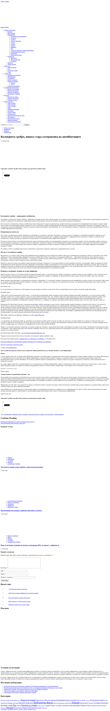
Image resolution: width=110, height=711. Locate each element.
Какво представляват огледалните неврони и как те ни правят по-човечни (26, 689)
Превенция (11, 56)
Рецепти (6, 95)
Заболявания (11, 35)
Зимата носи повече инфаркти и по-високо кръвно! (23, 593)
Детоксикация (12, 64)
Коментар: (4, 568)
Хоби (9, 108)
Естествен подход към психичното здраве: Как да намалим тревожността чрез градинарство (31, 686)
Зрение (13, 83)
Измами (10, 703)
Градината (11, 111)
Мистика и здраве (13, 507)
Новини (10, 31)
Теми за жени (11, 103)
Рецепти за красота (13, 98)
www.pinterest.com (11, 347)
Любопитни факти (43, 702)
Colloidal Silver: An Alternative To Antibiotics (31, 339)
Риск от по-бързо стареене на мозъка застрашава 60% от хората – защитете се (30, 545)
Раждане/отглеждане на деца (16, 115)
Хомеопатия (7, 132)
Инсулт (13, 45)
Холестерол (3, 708)
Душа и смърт (12, 112)
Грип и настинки (16, 41)
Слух (12, 84)
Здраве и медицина (9, 30)
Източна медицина (13, 90)
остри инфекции (59, 414)
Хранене (10, 63)
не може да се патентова (46, 414)
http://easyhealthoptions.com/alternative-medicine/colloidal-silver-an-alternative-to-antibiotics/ (26, 341)
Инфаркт (13, 47)
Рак (12, 49)
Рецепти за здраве (13, 97)
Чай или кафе (44, 707)
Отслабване (11, 78)
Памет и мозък (12, 67)
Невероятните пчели (14, 118)
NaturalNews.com (39, 315)
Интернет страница (6, 577)
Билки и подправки (13, 89)
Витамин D (42, 700)
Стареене (13, 61)
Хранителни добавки (14, 94)
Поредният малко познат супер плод (13, 423)
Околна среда (11, 114)
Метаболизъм (11, 76)
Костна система (15, 59)
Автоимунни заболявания (18, 36)
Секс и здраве (12, 106)
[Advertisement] (13, 637)
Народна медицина (13, 92)
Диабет (13, 44)
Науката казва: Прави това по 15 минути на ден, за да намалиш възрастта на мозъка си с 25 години (33, 688)
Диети (106, 700)
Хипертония (103, 705)
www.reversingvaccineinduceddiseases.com (33, 333)
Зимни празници (12, 120)
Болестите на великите (14, 121)
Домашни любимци (13, 109)
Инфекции (7, 129)
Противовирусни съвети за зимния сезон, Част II (17, 421)
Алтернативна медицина (11, 87)
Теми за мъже (11, 104)
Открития (91, 703)
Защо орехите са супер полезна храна (19, 601)
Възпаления (61, 700)
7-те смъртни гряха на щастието (17, 589)
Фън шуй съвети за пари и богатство (19, 598)
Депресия (87, 700)
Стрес (9, 72)
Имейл (3, 574)
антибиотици (8, 414)
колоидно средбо (33, 414)
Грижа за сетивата (13, 81)
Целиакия (14, 53)
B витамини (3, 700)
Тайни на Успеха (85, 705)
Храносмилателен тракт (18, 52)
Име (2, 571)
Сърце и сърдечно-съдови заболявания (22, 50)
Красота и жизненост (14, 86)
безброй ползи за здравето (20, 414)
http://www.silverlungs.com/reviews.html (12, 344)
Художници (11, 117)
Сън (9, 69)
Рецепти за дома (12, 100)
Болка (38, 700)
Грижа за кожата (12, 80)
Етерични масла (4, 703)
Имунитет (14, 58)
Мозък (9, 537)
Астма (13, 42)
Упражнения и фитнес (14, 75)
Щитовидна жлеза (16, 55)
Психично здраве (13, 70)
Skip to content (5, 1)
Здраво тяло (7, 73)
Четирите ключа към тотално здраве (19, 604)
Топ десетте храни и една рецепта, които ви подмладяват (22, 467)
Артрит (13, 39)
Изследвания (11, 33)
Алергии (13, 38)
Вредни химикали (13, 535)
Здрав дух (7, 66)
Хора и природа (8, 101)
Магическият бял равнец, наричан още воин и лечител (21, 510)
